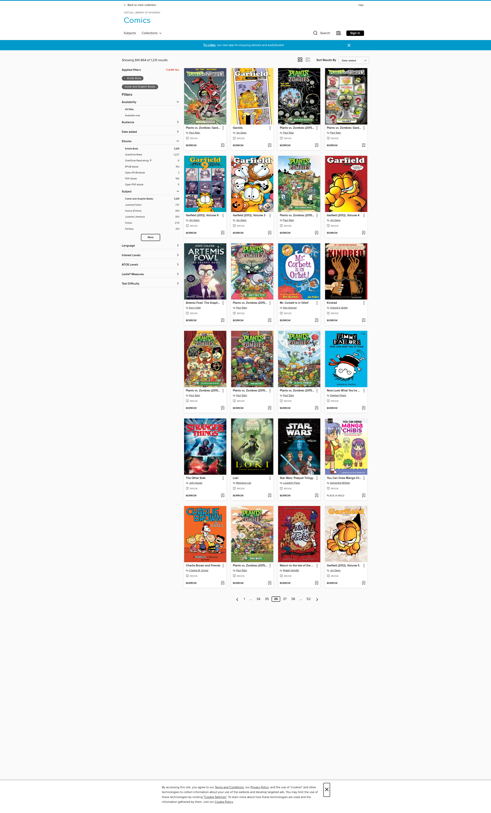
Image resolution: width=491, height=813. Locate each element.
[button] (321, 34)
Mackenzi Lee (243, 482)
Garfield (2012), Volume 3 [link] (249, 215)
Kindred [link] (332, 303)
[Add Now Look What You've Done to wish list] (363, 408)
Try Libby (209, 45)
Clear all (172, 70)
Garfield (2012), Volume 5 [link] (343, 565)
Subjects (130, 33)
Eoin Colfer (195, 307)
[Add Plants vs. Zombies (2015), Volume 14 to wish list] (316, 408)
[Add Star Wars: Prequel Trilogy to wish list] (316, 495)
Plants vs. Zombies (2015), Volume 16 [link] (297, 215)
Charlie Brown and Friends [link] (203, 565)
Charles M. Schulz (198, 570)
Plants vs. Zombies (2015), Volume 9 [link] (203, 390)
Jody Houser (195, 482)
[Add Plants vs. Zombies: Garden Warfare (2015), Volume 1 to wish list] (222, 145)
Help (360, 5)
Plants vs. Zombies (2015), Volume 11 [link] (250, 390)
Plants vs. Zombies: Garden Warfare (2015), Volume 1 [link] (203, 128)
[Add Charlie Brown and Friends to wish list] (222, 583)
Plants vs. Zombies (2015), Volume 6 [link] (297, 128)
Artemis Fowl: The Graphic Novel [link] (203, 303)
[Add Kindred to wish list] (363, 320)
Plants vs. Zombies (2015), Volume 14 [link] (297, 390)
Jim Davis (241, 132)
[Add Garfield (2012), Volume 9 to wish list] (222, 233)
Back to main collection (141, 5)
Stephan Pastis (338, 395)
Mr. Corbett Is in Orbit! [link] (294, 303)
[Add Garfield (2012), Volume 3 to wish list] (269, 233)
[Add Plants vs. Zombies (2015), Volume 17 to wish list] (269, 320)
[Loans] (338, 34)
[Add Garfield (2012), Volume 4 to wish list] (363, 233)
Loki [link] (235, 478)
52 (308, 599)
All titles (129, 109)
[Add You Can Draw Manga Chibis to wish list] (363, 495)
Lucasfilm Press (291, 482)
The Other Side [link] (195, 478)
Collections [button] (150, 33)
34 (258, 599)
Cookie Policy (224, 802)
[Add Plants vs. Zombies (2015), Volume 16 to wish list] (316, 233)
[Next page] (317, 599)
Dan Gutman (290, 307)
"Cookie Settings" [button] (215, 797)
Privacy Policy (259, 787)
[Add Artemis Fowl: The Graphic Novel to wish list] (222, 320)
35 (267, 599)
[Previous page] (237, 599)
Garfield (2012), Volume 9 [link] (202, 215)
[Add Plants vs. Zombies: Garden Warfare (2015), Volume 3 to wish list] (363, 145)
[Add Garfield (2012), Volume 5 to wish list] (363, 583)
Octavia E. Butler (339, 307)
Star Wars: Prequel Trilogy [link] (296, 478)
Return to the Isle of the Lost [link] (297, 565)
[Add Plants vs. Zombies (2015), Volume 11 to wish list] (269, 408)
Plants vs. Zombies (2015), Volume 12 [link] (250, 565)
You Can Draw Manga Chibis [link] (344, 478)
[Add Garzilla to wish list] (269, 145)
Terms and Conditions (229, 787)
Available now (132, 115)
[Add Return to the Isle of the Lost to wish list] (316, 583)
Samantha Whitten (340, 482)
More (150, 237)
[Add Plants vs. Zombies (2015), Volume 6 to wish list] (316, 145)
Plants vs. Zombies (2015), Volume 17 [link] (250, 303)
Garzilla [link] (238, 128)
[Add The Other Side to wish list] (222, 495)
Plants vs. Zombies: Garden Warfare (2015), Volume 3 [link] (344, 128)
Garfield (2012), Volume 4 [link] (343, 215)
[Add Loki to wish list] (269, 495)
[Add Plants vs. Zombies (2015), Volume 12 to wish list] (269, 583)
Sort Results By (326, 60)
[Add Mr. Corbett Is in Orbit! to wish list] (316, 320)
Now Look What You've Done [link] (344, 390)
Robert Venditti (291, 570)
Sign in (355, 33)
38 (293, 599)
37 (285, 599)
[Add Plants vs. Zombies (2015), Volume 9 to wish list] (222, 408)
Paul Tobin (194, 132)
